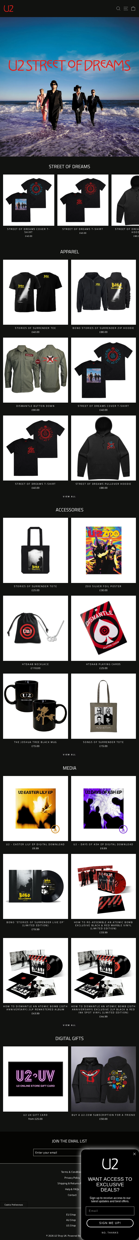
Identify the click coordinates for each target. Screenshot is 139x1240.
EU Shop (71, 1214)
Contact (72, 1195)
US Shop (71, 1225)
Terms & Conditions (72, 1172)
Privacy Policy (72, 1178)
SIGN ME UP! (110, 1223)
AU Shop (71, 1220)
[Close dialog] (134, 1154)
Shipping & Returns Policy (72, 1183)
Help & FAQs (72, 1189)
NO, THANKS (110, 1232)
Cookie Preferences (14, 1204)
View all (69, 496)
